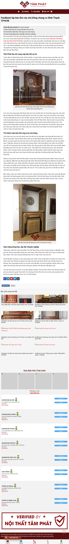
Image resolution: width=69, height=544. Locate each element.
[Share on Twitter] (8, 278)
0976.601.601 (5, 448)
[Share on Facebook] (4, 278)
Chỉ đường (61, 398)
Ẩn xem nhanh (23, 27)
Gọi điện (61, 402)
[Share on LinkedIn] (14, 278)
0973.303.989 (5, 405)
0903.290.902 (5, 434)
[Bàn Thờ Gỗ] (34, 4)
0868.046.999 (5, 491)
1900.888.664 (5, 477)
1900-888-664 (34, 393)
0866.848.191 (5, 419)
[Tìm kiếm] (35, 11)
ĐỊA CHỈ (46, 11)
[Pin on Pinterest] (11, 278)
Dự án (13, 285)
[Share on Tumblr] (18, 278)
